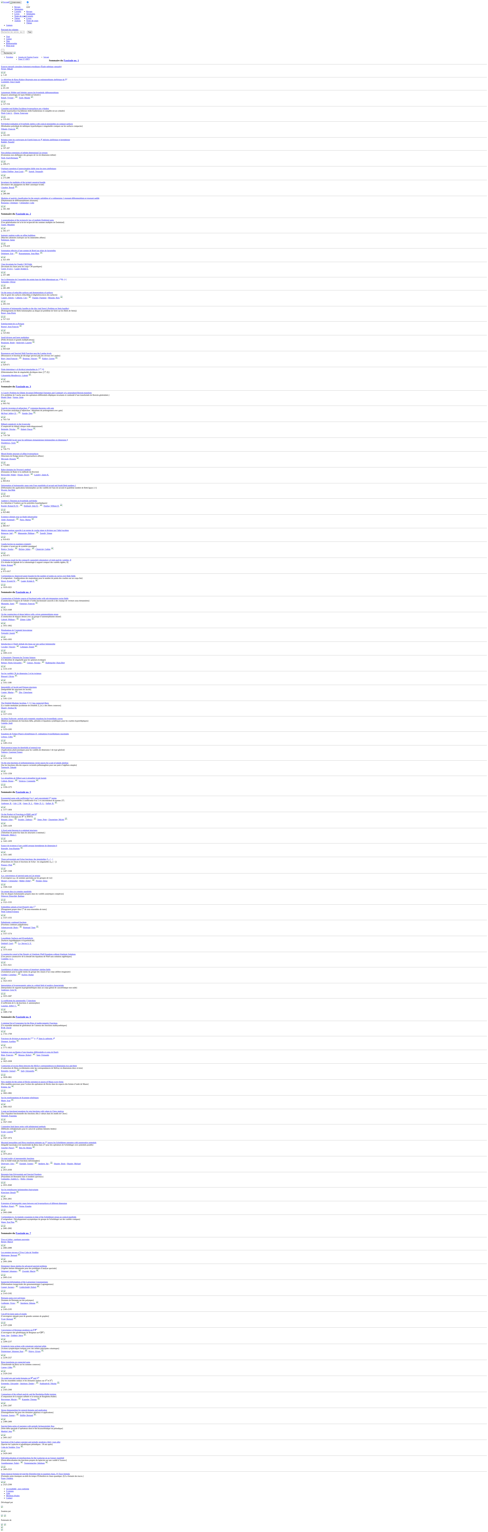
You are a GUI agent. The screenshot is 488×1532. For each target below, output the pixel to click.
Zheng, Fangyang (21, 113)
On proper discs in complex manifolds (16, 891)
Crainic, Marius (7, 692)
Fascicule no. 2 (23, 213)
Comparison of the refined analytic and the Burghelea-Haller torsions (28, 1394)
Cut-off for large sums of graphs (14, 1314)
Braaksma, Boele (8, 343)
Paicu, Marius (25, 520)
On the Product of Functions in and (19, 814)
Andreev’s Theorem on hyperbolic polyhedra (19, 501)
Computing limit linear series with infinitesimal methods (23, 1126)
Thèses (17, 18)
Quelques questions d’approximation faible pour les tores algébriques (28, 168)
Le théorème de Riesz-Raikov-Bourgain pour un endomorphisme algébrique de (34, 79)
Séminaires (18, 9)
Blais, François (7, 1055)
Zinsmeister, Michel (56, 820)
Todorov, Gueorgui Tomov (12, 752)
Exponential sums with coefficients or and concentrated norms (29, 798)
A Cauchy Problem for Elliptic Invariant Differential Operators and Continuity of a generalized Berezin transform (46, 393)
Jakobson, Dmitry (27, 1383)
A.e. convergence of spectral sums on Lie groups (20, 876)
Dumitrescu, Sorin (8, 443)
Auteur (9, 39)
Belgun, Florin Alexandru (11, 663)
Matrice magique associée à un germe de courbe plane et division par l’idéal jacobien (35, 530)
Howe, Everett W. (8, 581)
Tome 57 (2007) (24, 59)
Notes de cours (20, 16)
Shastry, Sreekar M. (9, 708)
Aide (8, 1493)
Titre (8, 41)
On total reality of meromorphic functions (17, 1158)
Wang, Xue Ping (7, 1222)
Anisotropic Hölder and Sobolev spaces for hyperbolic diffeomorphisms (30, 92)
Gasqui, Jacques (7, 1287)
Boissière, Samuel (8, 1071)
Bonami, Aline (7, 820)
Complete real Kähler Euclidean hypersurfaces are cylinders (25, 108)
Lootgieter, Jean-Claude (10, 82)
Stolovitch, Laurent (24, 343)
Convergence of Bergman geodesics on (18, 1330)
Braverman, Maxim (9, 1399)
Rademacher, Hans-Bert (55, 663)
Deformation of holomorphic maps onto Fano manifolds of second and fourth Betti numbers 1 (38, 485)
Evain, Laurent (7, 1132)
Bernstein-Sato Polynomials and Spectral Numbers (21, 1174)
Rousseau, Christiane (9, 203)
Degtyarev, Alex (7, 1164)
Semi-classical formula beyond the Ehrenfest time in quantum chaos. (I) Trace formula (35, 1474)
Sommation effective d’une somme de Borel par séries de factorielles (28, 251)
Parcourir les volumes (9, 29)
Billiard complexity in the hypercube (15, 424)
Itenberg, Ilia (43, 1164)
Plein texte (10, 46)
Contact (9, 1498)
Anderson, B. (6, 803)
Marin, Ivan (5, 1100)
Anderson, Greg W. (9, 990)
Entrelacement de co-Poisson (12, 324)
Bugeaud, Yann (29, 927)
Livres (16, 14)
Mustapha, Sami (7, 604)
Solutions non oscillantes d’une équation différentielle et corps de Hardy (30, 1052)
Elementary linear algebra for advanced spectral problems (24, 1266)
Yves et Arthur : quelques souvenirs (15, 1239)
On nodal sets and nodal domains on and (20, 1378)
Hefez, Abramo (27, 1179)
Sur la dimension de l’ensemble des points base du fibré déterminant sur (33, 279)
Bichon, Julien (24, 549)
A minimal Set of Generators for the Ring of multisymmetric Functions (29, 1023)
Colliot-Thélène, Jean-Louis (12, 172)
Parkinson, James (8, 240)
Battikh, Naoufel (7, 142)
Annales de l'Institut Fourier (28, 57)
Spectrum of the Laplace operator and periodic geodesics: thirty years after (30, 1442)
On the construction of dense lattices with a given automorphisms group (29, 614)
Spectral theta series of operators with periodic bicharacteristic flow (28, 1426)
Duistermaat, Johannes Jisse (12, 1351)
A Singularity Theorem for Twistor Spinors (18, 657)
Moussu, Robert (24, 1055)
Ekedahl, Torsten (26, 1164)
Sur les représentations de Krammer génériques (20, 1098)
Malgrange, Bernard (9, 1255)
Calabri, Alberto (7, 298)
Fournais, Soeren (8, 1415)
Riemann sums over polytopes (13, 1298)
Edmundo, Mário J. (9, 835)
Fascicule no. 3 (23, 386)
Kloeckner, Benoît (8, 1193)
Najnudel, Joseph (8, 633)
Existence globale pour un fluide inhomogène (19, 517)
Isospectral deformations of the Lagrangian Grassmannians (24, 1282)
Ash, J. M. (17, 803)
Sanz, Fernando (42, 1055)
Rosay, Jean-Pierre (8, 313)
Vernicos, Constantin (27, 781)
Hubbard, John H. (31, 506)
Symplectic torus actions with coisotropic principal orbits (23, 1346)
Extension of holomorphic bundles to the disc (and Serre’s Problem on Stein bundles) (35, 308)
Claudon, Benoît (7, 187)
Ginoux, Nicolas (33, 663)
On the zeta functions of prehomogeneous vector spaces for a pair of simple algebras (34, 763)
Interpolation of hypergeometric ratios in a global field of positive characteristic (32, 985)
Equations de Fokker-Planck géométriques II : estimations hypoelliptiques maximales (35, 734)
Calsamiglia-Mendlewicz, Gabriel (14, 375)
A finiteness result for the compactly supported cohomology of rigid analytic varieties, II (36, 560)
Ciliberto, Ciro (21, 298)
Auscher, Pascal (7, 1148)
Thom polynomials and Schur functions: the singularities (27, 859)
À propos (10, 1491)
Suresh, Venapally (36, 172)
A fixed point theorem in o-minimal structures (19, 830)
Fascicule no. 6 (23, 1017)
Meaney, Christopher (9, 881)
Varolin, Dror (27, 413)
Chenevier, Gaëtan (43, 549)
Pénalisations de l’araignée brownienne (16, 630)
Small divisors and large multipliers (15, 337)
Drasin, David (23, 475)
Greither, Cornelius (8, 975)
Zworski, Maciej (28, 1271)
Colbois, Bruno (7, 781)
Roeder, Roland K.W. (9, 506)
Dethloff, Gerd (7, 943)
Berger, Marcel (7, 1242)
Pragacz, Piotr (6, 865)
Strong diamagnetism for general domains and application (24, 1410)
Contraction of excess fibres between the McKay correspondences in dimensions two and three (39, 1066)
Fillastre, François (8, 129)
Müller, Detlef (24, 881)
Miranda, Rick (54, 298)
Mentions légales (13, 1496)
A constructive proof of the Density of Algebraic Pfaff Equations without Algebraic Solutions (38, 954)
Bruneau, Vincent (30, 358)
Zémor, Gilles (25, 619)
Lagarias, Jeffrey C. (9, 1006)
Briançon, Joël (7, 533)
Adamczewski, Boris (9, 927)
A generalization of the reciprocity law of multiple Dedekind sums (27, 220)
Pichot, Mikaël (7, 69)
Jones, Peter (42, 820)
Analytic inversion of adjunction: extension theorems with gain (27, 408)
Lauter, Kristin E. (21, 269)
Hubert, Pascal (26, 429)
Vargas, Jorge (18, 397)
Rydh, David (6, 1028)
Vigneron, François (27, 604)
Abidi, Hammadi (7, 520)
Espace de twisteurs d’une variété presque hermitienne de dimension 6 (29, 846)
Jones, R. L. (28, 803)
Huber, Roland (7, 565)
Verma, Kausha (25, 1206)
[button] (26, 32)
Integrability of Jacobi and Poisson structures (19, 687)
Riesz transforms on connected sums (15, 1362)
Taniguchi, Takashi (8, 767)
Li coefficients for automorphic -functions (18, 1001)
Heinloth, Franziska (9, 1116)
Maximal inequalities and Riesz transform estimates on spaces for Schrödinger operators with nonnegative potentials (48, 1142)
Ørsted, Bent (6, 397)
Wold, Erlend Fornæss (10, 912)
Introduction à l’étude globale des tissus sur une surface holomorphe (28, 644)
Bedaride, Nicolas (8, 429)
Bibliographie (11, 43)
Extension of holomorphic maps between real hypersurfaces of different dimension (34, 1203)
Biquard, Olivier (7, 676)
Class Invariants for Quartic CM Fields (16, 264)
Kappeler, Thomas (29, 1399)
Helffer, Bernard (26, 1415)
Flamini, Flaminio (39, 298)
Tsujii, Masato (24, 98)
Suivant (46, 57)
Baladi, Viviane (7, 98)
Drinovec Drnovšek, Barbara (12, 896)
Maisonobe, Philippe (26, 533)
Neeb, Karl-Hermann (9, 158)
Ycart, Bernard (7, 1319)
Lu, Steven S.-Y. (25, 943)
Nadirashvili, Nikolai (48, 1383)
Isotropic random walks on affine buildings (18, 235)
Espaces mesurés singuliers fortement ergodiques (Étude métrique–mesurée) (31, 66)
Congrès (17, 11)
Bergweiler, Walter (8, 475)
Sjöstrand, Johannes (9, 1271)
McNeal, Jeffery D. (9, 413)
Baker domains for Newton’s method (16, 469)
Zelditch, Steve (17, 1335)
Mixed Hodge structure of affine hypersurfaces (19, 454)
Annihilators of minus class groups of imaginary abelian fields (25, 969)
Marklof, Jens (6, 1431)
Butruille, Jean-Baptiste (10, 848)
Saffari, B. (50, 803)
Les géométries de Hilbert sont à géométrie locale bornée (23, 778)
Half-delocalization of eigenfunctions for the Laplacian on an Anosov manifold (32, 1458)
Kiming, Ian (6, 1087)
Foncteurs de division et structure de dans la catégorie (28, 1038)
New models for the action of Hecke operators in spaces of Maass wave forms (32, 1082)
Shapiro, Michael (74, 1164)
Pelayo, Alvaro (35, 1351)
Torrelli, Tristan (46, 533)
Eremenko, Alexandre (10, 1383)
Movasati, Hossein (8, 459)
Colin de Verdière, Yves (10, 1447)
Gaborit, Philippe (8, 619)
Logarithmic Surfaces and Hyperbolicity (17, 938)
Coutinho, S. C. (7, 959)
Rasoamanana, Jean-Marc (29, 253)
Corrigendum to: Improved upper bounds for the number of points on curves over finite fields (38, 576)
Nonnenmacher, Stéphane (34, 1463)
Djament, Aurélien (8, 1041)
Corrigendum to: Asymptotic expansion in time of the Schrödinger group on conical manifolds (38, 1217)
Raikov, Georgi (48, 358)
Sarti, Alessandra (27, 1071)
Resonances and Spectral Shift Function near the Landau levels (26, 353)
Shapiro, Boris (59, 1164)
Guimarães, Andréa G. (10, 1179)
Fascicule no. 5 (23, 792)
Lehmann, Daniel (27, 647)
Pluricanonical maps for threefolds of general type (21, 747)
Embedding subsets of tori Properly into (18, 907)
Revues (17, 7)
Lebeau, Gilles (7, 737)
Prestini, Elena (41, 881)
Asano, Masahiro (8, 225)
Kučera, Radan (28, 975)
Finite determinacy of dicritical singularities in (22, 369)
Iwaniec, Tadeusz (25, 820)
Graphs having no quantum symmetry (16, 544)
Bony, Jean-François (9, 358)
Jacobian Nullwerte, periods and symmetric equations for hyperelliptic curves (32, 718)
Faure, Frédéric (7, 1478)
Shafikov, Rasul (7, 1206)
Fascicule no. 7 (23, 1233)
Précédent (9, 57)
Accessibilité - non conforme (17, 1489)
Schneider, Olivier (8, 282)
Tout (29, 32)
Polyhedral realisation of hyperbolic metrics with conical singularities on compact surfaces (37, 124)
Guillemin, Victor (8, 1303)
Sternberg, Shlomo (27, 1303)
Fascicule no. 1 (71, 60)
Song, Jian (5, 1335)
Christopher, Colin (26, 203)
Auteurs (17, 21)
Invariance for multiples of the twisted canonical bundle (23, 182)
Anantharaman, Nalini (10, 1463)
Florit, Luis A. (6, 113)
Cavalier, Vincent (8, 647)
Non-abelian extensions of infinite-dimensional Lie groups (24, 153)
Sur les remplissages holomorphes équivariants (19, 1190)
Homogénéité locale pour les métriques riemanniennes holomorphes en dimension (34, 440)
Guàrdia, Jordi (6, 723)
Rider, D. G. (39, 803)
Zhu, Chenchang (25, 692)
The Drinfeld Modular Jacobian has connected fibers (25, 703)
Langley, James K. (41, 475)
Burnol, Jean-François (10, 327)
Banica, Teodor (7, 549)
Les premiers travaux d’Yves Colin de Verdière (20, 1252)
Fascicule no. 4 (23, 592)
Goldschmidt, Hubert (27, 1287)
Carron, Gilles (6, 1367)
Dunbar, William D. (51, 506)
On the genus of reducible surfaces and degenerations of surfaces (27, 292)
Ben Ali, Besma (25, 1148)
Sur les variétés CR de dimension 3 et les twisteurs (21, 673)
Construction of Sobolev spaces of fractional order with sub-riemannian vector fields (34, 598)
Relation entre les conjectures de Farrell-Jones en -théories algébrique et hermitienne (35, 140)
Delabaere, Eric (7, 253)
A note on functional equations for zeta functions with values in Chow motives (32, 1111)
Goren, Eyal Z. (7, 269)
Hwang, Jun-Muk (8, 490)
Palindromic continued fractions (13, 922)
